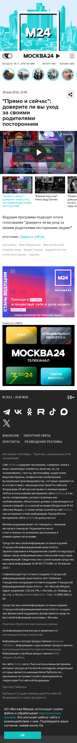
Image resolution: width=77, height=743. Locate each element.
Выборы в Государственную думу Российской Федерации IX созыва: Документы (31, 696)
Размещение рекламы (43, 442)
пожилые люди (11, 249)
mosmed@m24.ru (35, 595)
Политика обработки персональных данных (29, 624)
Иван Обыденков (30, 244)
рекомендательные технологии (22, 635)
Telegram (6, 412)
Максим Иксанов (53, 244)
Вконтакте (18, 412)
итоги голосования (14, 254)
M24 (25, 397)
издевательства (55, 249)
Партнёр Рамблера (14, 687)
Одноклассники (29, 412)
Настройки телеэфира (16, 454)
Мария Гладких (33, 249)
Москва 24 (38, 56)
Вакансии (10, 435)
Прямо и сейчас (32, 236)
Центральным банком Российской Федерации (31, 649)
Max (64, 412)
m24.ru (13, 465)
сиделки (34, 254)
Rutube (41, 412)
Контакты (11, 442)
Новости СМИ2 (12, 323)
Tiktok (52, 412)
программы (9, 244)
